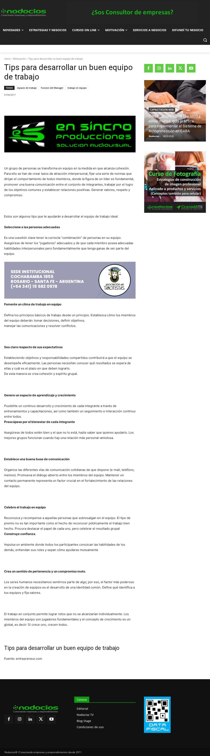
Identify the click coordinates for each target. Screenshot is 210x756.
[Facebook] (33, 105)
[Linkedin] (61, 105)
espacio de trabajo (27, 87)
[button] (205, 40)
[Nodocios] (23, 13)
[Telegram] (70, 105)
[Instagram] (159, 68)
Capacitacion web (162, 109)
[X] (42, 105)
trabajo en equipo (77, 87)
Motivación (19, 58)
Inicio (7, 58)
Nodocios (154, 136)
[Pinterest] (51, 105)
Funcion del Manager (52, 87)
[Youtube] (191, 68)
